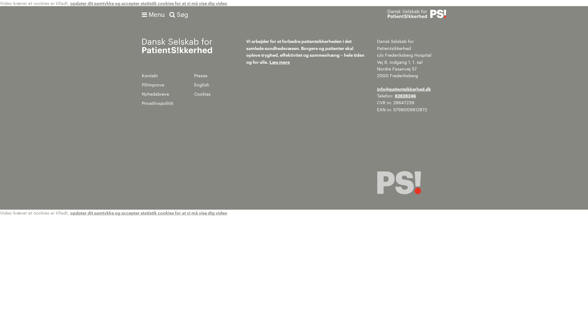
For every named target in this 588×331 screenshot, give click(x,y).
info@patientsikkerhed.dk (404, 89)
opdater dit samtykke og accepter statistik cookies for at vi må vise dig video (148, 3)
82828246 (405, 95)
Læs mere (280, 62)
